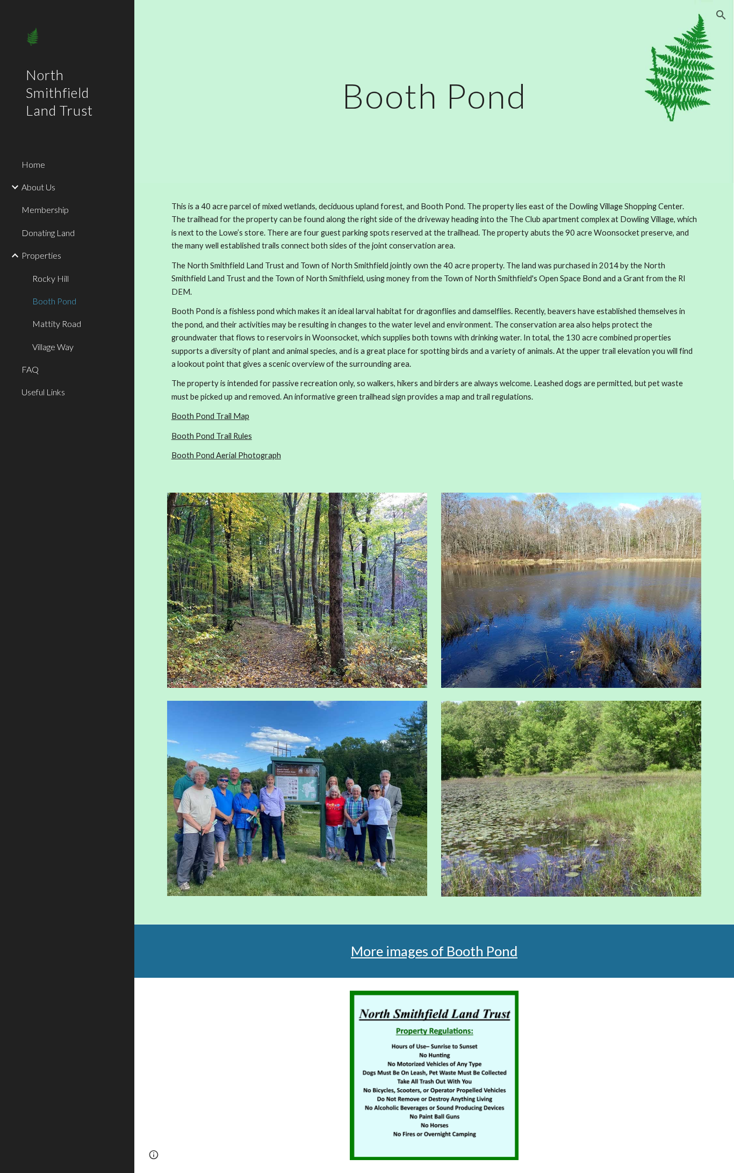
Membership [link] (45, 209)
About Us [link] (38, 187)
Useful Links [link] (43, 392)
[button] (721, 15)
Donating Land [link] (48, 233)
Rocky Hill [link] (50, 278)
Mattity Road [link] (56, 323)
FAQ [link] (30, 369)
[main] (434, 91)
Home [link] (33, 164)
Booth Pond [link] (54, 301)
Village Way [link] (53, 347)
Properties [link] (41, 255)
